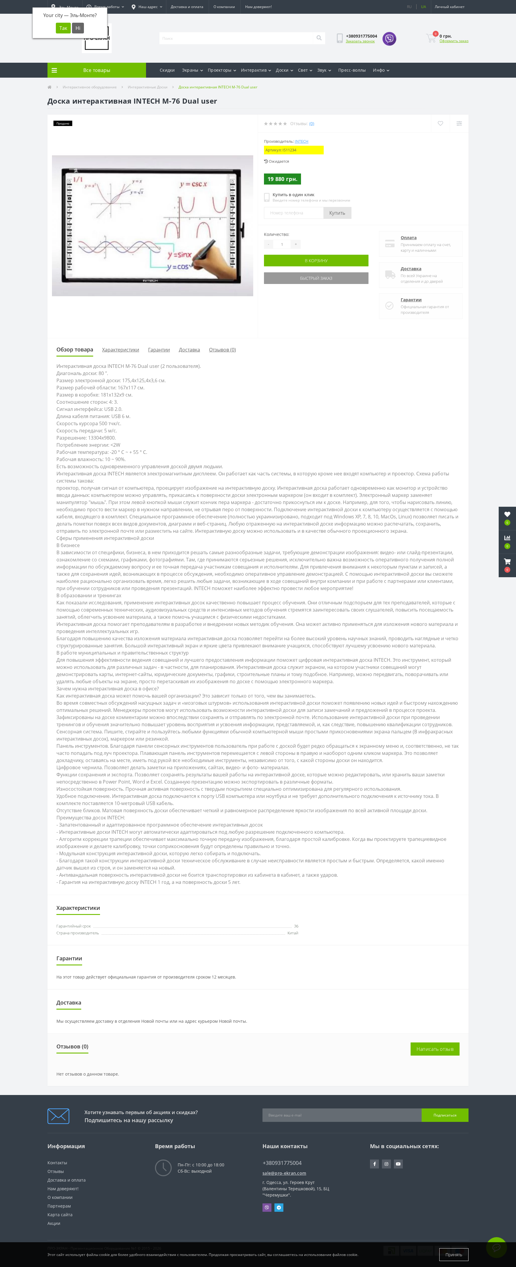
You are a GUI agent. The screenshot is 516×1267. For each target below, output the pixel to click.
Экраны (190, 70)
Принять (454, 1254)
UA (423, 6)
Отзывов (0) (222, 349)
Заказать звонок (360, 41)
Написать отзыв (435, 1049)
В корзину (316, 260)
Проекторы (220, 70)
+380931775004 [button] (282, 1163)
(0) (311, 123)
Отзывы (55, 1171)
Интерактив (254, 70)
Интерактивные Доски (148, 87)
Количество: (276, 234)
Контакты (57, 1162)
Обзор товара (74, 349)
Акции (53, 1223)
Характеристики (120, 349)
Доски (282, 70)
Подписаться (445, 1115)
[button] (105, 7)
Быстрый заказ (316, 278)
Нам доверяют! (258, 6)
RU (409, 6)
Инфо (379, 70)
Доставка (411, 268)
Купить (337, 213)
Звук (322, 70)
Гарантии (411, 299)
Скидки (167, 70)
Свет (303, 70)
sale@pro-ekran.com (284, 1173)
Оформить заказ (454, 40)
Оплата (409, 237)
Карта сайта (60, 1214)
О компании (224, 6)
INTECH (301, 141)
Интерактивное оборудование (90, 87)
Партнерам (59, 1206)
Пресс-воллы (352, 70)
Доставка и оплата (187, 6)
